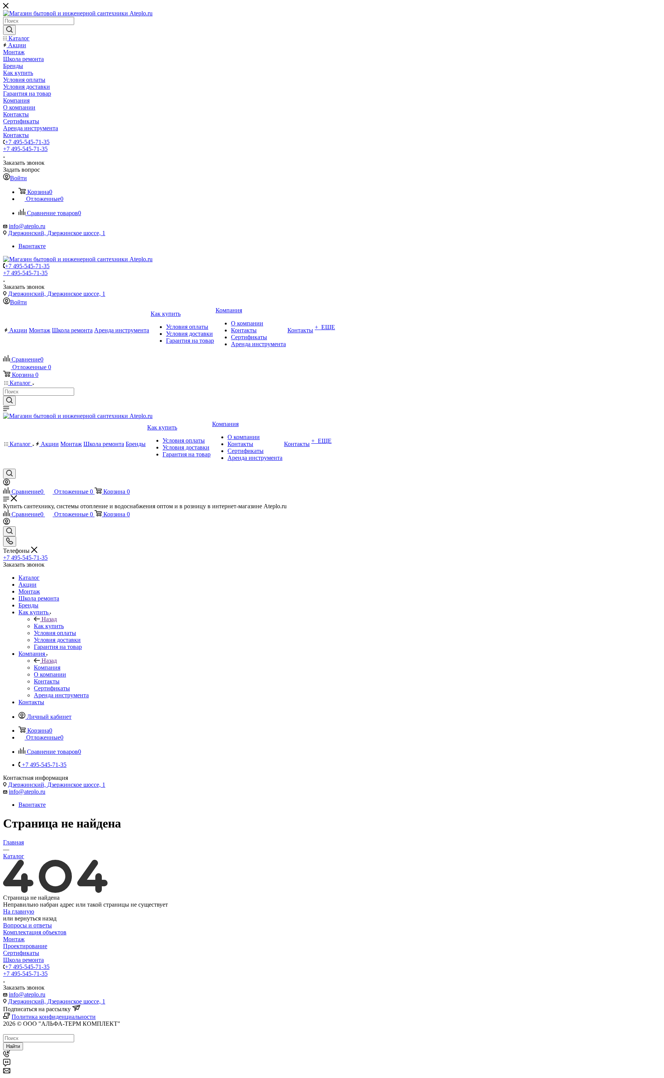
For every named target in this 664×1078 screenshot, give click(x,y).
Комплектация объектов (34, 932)
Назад (49, 619)
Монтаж (14, 939)
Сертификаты (21, 953)
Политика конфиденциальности (54, 1016)
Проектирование (25, 946)
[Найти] (9, 30)
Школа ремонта (23, 960)
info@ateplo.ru (27, 226)
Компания (47, 667)
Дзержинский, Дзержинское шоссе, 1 (56, 233)
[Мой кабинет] (6, 483)
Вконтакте (32, 246)
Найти (13, 1046)
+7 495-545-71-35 (27, 142)
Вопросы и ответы (27, 925)
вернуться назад (35, 918)
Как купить (49, 626)
